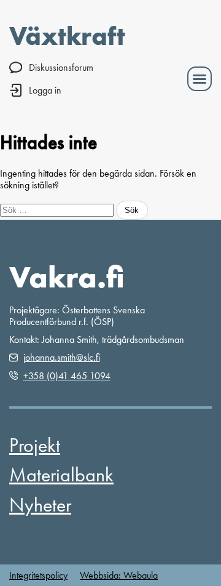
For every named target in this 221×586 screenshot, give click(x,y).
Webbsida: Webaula (119, 575)
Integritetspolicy (38, 575)
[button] (199, 78)
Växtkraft (67, 36)
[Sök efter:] (58, 209)
